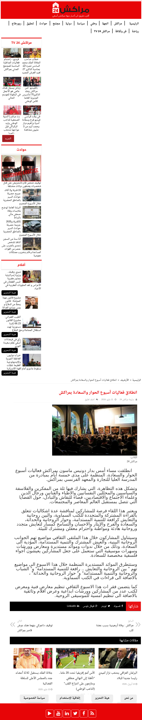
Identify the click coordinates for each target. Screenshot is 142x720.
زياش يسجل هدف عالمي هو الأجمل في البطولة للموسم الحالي (11, 93)
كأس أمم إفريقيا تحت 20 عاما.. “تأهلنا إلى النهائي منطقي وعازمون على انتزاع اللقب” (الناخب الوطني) (77, 681)
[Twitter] (75, 713)
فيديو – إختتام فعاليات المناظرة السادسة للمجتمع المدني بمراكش (11, 64)
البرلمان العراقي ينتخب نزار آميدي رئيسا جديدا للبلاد (118, 675)
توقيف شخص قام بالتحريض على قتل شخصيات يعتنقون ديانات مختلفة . (22, 185)
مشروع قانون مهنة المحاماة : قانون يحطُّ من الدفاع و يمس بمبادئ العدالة (11, 302)
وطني (93, 23)
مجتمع (56, 23)
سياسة (81, 23)
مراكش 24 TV (102, 31)
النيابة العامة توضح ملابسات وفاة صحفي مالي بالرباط (11, 212)
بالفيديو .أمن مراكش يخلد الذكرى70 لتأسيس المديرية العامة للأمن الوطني (31, 95)
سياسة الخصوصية (34, 698)
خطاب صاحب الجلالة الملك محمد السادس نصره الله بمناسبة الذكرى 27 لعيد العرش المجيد (31, 66)
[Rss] (92, 713)
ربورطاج (16, 23)
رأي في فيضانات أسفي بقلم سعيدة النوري (12, 342)
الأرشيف (124, 380)
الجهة (105, 23)
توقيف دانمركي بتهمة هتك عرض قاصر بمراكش (35, 626)
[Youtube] (58, 713)
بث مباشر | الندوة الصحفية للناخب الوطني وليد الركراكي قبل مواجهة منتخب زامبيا (11, 125)
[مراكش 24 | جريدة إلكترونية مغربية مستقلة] (71, 11)
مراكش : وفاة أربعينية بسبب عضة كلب (114, 626)
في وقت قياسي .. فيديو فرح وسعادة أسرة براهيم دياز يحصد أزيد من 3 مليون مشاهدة (31, 123)
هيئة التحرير (9, 292)
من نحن (128, 698)
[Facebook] (84, 713)
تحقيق (30, 23)
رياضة (135, 31)
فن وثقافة (120, 31)
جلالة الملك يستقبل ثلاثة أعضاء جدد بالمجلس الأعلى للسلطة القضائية (34, 678)
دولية (68, 23)
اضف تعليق (89, 400)
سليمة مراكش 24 (127, 400)
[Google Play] (50, 713)
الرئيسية (134, 23)
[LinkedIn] (67, 713)
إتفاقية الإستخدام (70, 698)
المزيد (8, 138)
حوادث (43, 23)
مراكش (118, 23)
